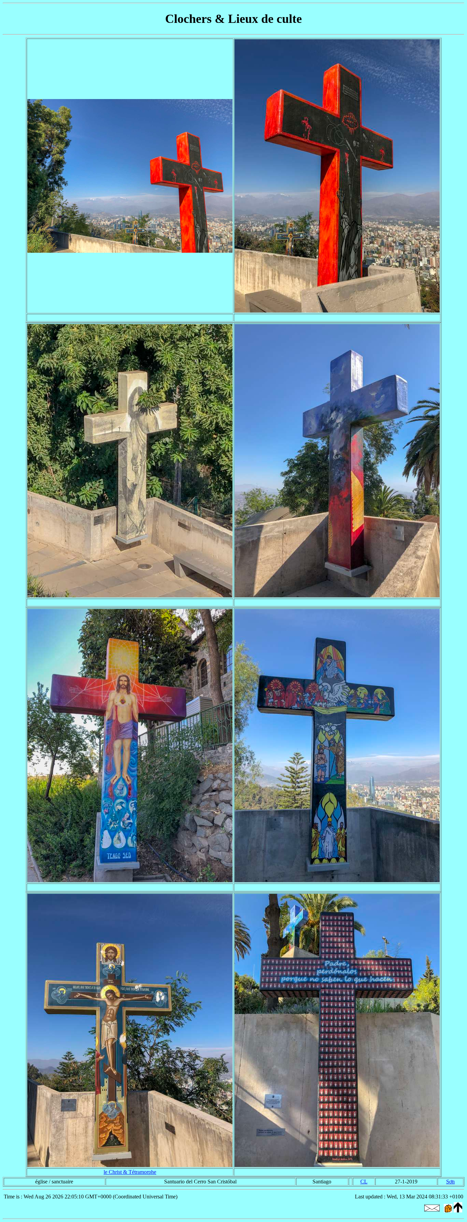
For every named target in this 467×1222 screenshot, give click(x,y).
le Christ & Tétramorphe (130, 1172)
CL (364, 1181)
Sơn (450, 1181)
